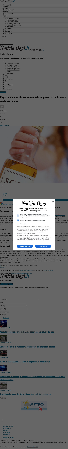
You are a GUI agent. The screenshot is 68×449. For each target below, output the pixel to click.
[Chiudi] (53, 201)
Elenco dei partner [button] (31, 233)
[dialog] (34, 224)
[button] (34, 224)
